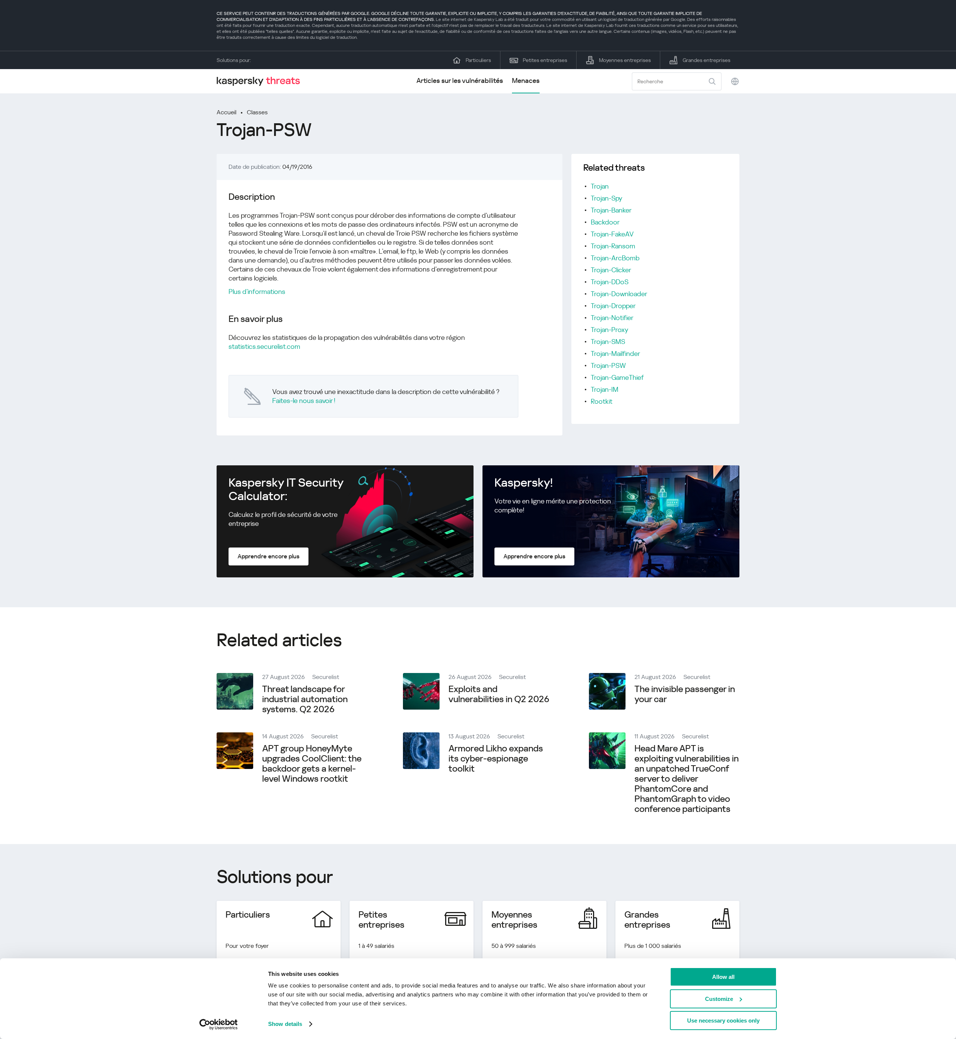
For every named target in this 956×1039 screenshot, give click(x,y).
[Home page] (261, 81)
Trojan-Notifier (612, 318)
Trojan (600, 186)
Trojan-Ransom (613, 246)
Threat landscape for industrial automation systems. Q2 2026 (305, 699)
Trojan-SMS (608, 341)
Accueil (226, 112)
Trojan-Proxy (609, 330)
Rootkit (601, 401)
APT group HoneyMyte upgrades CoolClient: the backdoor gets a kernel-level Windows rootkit (311, 763)
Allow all (723, 977)
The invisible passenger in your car (684, 694)
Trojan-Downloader (619, 294)
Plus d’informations (257, 291)
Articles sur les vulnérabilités (459, 80)
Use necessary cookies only (723, 1020)
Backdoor (605, 222)
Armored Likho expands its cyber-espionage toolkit (495, 758)
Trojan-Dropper (613, 306)
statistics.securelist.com (264, 346)
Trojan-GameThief (617, 377)
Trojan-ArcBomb (615, 258)
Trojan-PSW (608, 365)
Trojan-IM (604, 389)
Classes (257, 112)
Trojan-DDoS (609, 282)
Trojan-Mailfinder (615, 353)
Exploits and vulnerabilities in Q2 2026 (498, 694)
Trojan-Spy (606, 198)
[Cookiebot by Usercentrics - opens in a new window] (218, 1024)
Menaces (526, 80)
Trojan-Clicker (611, 270)
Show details (285, 1024)
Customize (719, 999)
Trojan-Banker (611, 210)
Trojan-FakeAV (612, 234)
